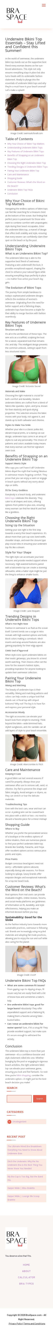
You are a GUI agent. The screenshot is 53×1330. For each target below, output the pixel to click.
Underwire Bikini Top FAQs (20, 189)
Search (39, 1098)
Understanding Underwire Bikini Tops (25, 147)
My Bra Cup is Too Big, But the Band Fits (25, 1178)
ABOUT (26, 1271)
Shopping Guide (14, 178)
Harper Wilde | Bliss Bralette (21, 1188)
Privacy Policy (16, 1323)
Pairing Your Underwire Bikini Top (23, 170)
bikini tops (10, 498)
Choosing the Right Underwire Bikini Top (26, 163)
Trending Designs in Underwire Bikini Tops (27, 166)
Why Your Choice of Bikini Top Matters (25, 143)
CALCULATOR (26, 1277)
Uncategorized (19, 1121)
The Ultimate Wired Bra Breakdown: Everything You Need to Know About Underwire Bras (25, 1150)
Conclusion (12, 193)
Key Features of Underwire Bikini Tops (25, 151)
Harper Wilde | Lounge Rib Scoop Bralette (23, 1198)
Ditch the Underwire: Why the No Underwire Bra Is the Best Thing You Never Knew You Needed (25, 1165)
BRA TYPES (26, 1283)
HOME (26, 1264)
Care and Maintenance (18, 174)
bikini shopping (23, 1075)
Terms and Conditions (34, 1323)
